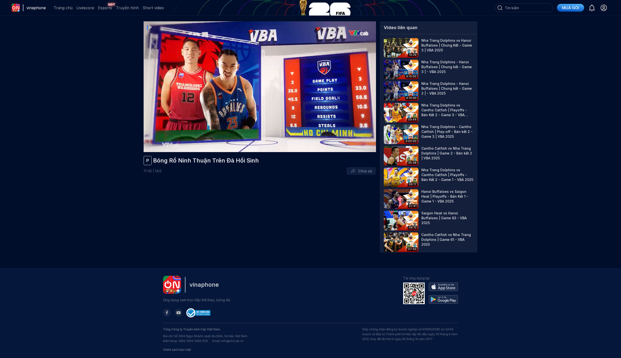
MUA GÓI (570, 7)
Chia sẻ (364, 171)
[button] (604, 8)
